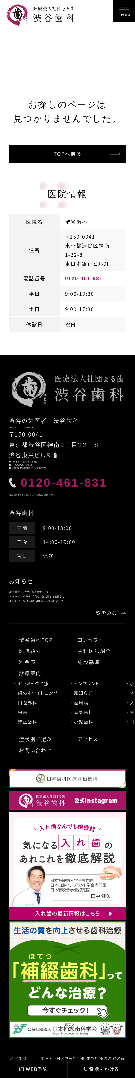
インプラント (86, 683)
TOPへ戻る (67, 153)
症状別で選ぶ (35, 739)
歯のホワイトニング (38, 693)
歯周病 (81, 702)
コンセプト (90, 639)
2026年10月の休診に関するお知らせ (43, 596)
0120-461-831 (84, 278)
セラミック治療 (33, 683)
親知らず (83, 693)
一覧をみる (103, 612)
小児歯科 (83, 721)
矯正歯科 (27, 721)
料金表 (27, 662)
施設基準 (89, 662)
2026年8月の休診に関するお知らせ (42, 601)
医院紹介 (30, 650)
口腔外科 (27, 702)
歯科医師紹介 (94, 650)
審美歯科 (83, 712)
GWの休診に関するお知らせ (38, 592)
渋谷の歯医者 (28, 420)
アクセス (88, 739)
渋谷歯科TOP (36, 639)
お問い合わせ (35, 750)
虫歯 (23, 712)
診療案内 (30, 673)
